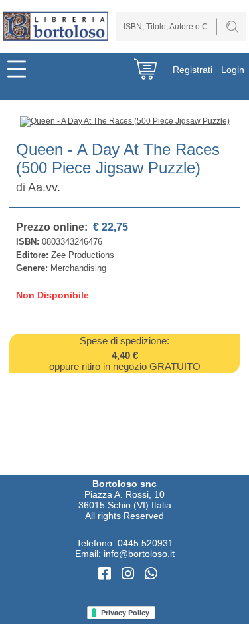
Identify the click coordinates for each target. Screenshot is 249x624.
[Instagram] (130, 574)
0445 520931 (145, 543)
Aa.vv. (44, 187)
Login (232, 69)
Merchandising (78, 268)
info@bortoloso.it (139, 553)
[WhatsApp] (151, 574)
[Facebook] (106, 574)
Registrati (192, 69)
